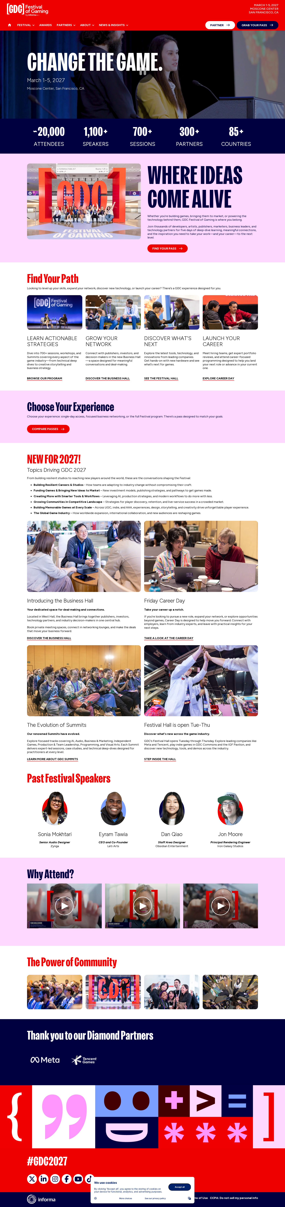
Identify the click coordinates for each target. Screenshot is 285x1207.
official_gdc (32, 1179)
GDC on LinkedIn (43, 1179)
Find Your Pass (164, 248)
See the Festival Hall (161, 378)
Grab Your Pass (254, 25)
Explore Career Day (218, 378)
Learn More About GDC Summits (52, 759)
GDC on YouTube (78, 1179)
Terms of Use (198, 1198)
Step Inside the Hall (160, 759)
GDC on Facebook (67, 1179)
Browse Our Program (44, 378)
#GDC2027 (47, 1161)
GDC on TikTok (90, 1179)
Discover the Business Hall (108, 378)
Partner (217, 25)
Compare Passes (45, 429)
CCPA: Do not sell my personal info (234, 1198)
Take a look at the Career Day (168, 638)
